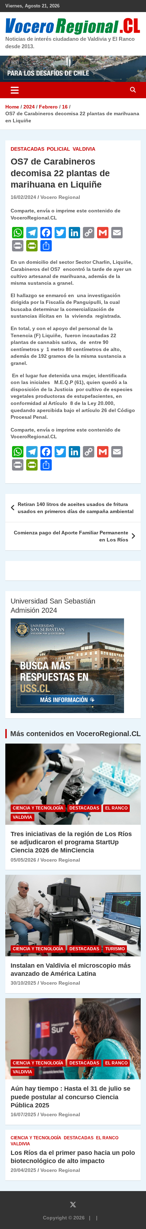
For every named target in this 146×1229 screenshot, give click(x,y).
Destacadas (27, 149)
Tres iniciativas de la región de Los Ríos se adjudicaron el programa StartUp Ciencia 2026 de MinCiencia (71, 842)
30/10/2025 (23, 983)
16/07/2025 (23, 1114)
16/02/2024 (23, 197)
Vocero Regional (60, 197)
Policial (58, 149)
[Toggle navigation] (14, 90)
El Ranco (116, 808)
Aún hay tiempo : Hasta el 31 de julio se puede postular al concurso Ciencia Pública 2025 (70, 1097)
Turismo (115, 948)
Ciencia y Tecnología (38, 808)
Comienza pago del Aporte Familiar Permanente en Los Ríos (71, 536)
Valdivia (84, 149)
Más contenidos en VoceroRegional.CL (75, 734)
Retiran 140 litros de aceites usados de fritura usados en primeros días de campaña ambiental (76, 507)
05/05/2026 (23, 860)
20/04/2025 (23, 1170)
